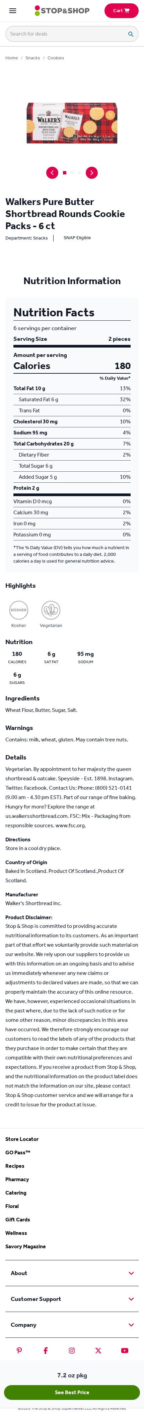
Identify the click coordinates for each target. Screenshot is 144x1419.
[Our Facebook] (46, 1351)
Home (11, 58)
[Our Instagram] (72, 1351)
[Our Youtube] (125, 1351)
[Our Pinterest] (19, 1351)
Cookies (56, 58)
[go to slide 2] (72, 172)
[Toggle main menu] (12, 10)
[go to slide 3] (79, 172)
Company (24, 1324)
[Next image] (92, 173)
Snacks (32, 58)
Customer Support (36, 1299)
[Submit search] (130, 34)
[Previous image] (52, 173)
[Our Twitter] (98, 1351)
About (19, 1273)
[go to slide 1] (64, 172)
